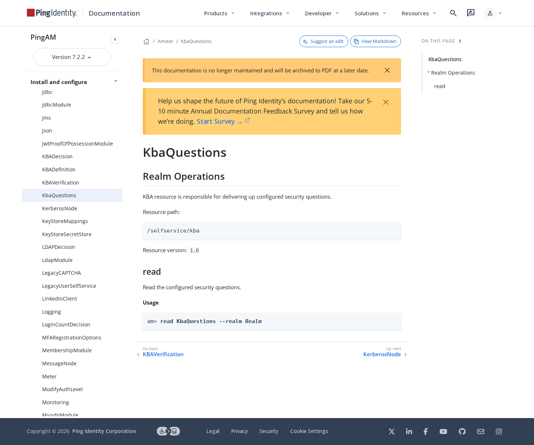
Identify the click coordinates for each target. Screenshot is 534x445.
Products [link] (220, 13)
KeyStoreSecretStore (67, 234)
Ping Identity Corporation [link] (104, 431)
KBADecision (57, 156)
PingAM (43, 36)
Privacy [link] (239, 431)
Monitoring (55, 402)
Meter (49, 376)
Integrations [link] (270, 13)
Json (47, 130)
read (439, 86)
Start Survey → (220, 121)
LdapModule (57, 260)
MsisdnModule (60, 415)
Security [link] (268, 431)
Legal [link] (212, 431)
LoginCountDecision (66, 324)
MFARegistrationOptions (71, 337)
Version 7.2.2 (69, 56)
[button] (493, 13)
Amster (165, 41)
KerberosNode (59, 208)
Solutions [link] (371, 13)
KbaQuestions (59, 195)
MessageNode (59, 363)
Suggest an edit (327, 41)
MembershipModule (67, 350)
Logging (51, 311)
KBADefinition (59, 169)
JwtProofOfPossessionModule (77, 143)
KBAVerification (60, 182)
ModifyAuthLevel (62, 389)
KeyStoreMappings (65, 221)
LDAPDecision (58, 246)
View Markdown (378, 41)
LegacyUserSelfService (69, 285)
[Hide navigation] (115, 39)
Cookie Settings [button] (309, 431)
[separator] (122, 222)
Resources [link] (419, 13)
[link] (52, 13)
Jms (46, 117)
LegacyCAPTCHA (61, 272)
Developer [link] (322, 13)
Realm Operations (453, 72)
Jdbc (47, 91)
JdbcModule (56, 104)
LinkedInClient (59, 298)
